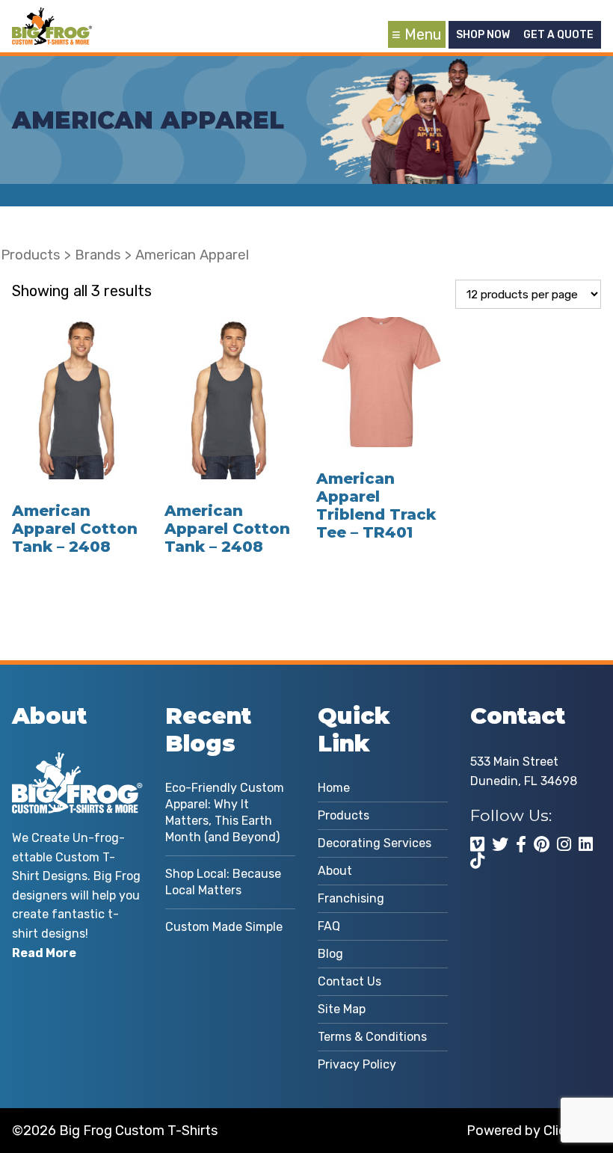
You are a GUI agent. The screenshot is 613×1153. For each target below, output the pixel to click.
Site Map (342, 1009)
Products (31, 255)
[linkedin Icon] (586, 844)
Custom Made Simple (224, 927)
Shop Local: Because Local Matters (223, 882)
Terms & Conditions (372, 1037)
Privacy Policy (357, 1064)
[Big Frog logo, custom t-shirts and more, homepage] (51, 19)
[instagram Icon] (564, 844)
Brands (98, 255)
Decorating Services (374, 843)
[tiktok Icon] (477, 860)
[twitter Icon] (500, 844)
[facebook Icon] (521, 844)
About (335, 871)
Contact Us (349, 981)
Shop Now (483, 34)
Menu (423, 34)
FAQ (329, 926)
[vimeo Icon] (477, 844)
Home (334, 788)
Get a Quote (558, 34)
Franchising (351, 898)
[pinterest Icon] (541, 844)
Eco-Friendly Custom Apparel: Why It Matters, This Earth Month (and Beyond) (224, 812)
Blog (330, 954)
